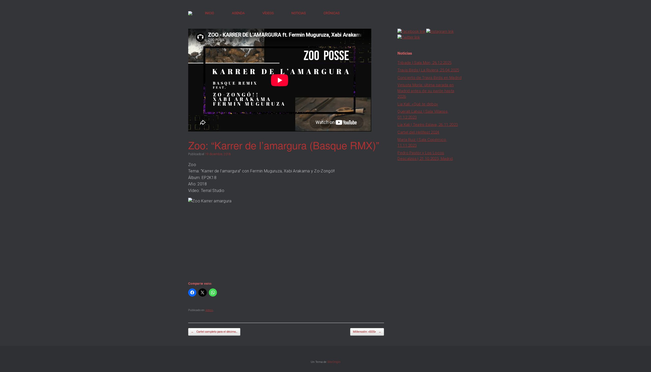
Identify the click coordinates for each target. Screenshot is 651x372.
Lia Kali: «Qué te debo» (417, 104)
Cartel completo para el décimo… (214, 331)
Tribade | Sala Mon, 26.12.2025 (424, 62)
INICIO (209, 13)
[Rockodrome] (190, 13)
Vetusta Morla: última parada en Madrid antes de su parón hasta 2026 (425, 91)
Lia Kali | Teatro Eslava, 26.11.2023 (427, 124)
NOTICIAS (298, 13)
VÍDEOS (268, 13)
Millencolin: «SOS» (367, 331)
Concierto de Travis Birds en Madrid (429, 77)
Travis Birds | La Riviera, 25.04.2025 (428, 70)
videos (209, 310)
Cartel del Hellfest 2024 (418, 132)
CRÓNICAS (331, 13)
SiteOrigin (334, 362)
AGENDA (238, 13)
